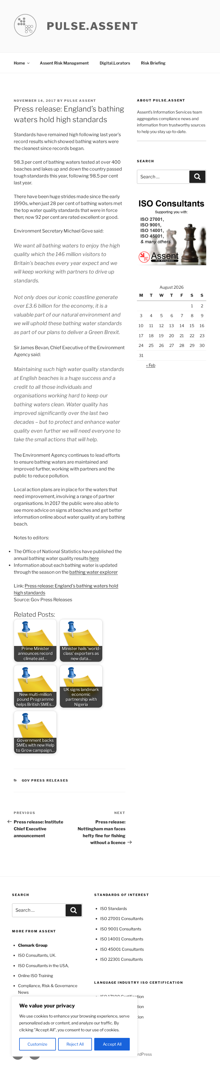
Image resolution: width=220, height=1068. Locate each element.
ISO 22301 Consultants (121, 959)
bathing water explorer (93, 572)
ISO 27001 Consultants (121, 918)
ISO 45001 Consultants (122, 949)
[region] (74, 1026)
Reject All (75, 1044)
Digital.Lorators (115, 62)
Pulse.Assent (93, 26)
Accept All (112, 1044)
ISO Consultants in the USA (43, 965)
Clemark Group (33, 945)
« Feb (150, 365)
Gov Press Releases (45, 780)
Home (19, 62)
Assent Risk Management (64, 62)
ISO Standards (113, 908)
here (94, 558)
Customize (37, 1044)
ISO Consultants (33, 955)
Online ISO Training (35, 975)
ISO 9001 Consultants (120, 928)
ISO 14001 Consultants (121, 938)
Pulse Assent (80, 101)
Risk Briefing (153, 62)
